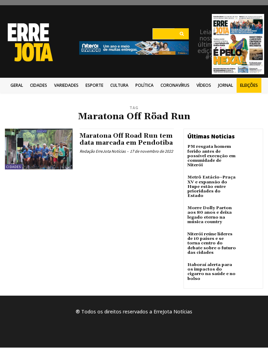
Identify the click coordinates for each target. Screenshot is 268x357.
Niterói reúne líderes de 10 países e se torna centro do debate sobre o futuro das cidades (211, 243)
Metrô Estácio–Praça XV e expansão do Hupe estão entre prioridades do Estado (211, 186)
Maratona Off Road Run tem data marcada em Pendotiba (126, 139)
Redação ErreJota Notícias (103, 151)
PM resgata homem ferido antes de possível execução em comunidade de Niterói (211, 156)
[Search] (181, 33)
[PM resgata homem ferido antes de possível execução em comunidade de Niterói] (249, 153)
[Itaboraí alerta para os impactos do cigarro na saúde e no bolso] (249, 272)
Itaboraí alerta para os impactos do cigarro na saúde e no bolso (211, 271)
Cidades (13, 167)
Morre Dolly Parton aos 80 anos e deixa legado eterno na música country (209, 215)
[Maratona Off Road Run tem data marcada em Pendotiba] (39, 149)
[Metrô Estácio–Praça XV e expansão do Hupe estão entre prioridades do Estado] (249, 184)
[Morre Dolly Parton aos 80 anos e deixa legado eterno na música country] (249, 215)
